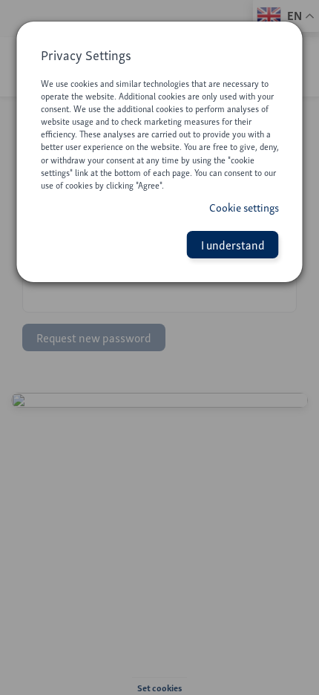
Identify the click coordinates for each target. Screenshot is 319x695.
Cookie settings (244, 207)
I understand (233, 244)
